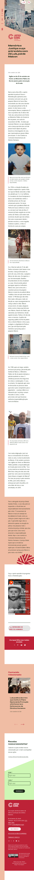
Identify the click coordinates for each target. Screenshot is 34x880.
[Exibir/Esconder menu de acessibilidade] (2, 29)
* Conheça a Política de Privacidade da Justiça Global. (18, 756)
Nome (10, 772)
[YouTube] (16, 841)
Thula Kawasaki (21, 864)
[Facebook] (14, 841)
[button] (22, 724)
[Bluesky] (21, 841)
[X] (11, 841)
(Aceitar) (15, 849)
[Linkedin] (18, 841)
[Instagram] (9, 841)
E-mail (10, 780)
